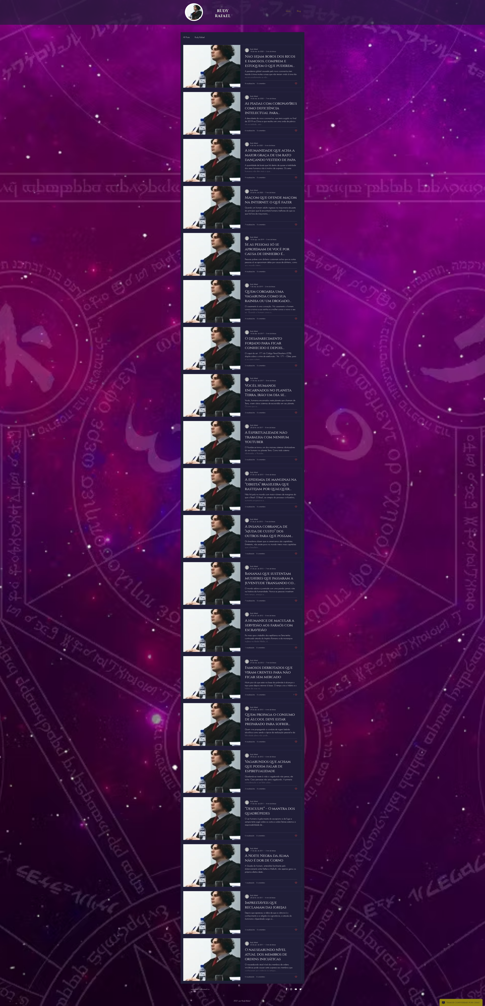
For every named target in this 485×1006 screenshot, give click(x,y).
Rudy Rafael (200, 37)
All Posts (186, 37)
